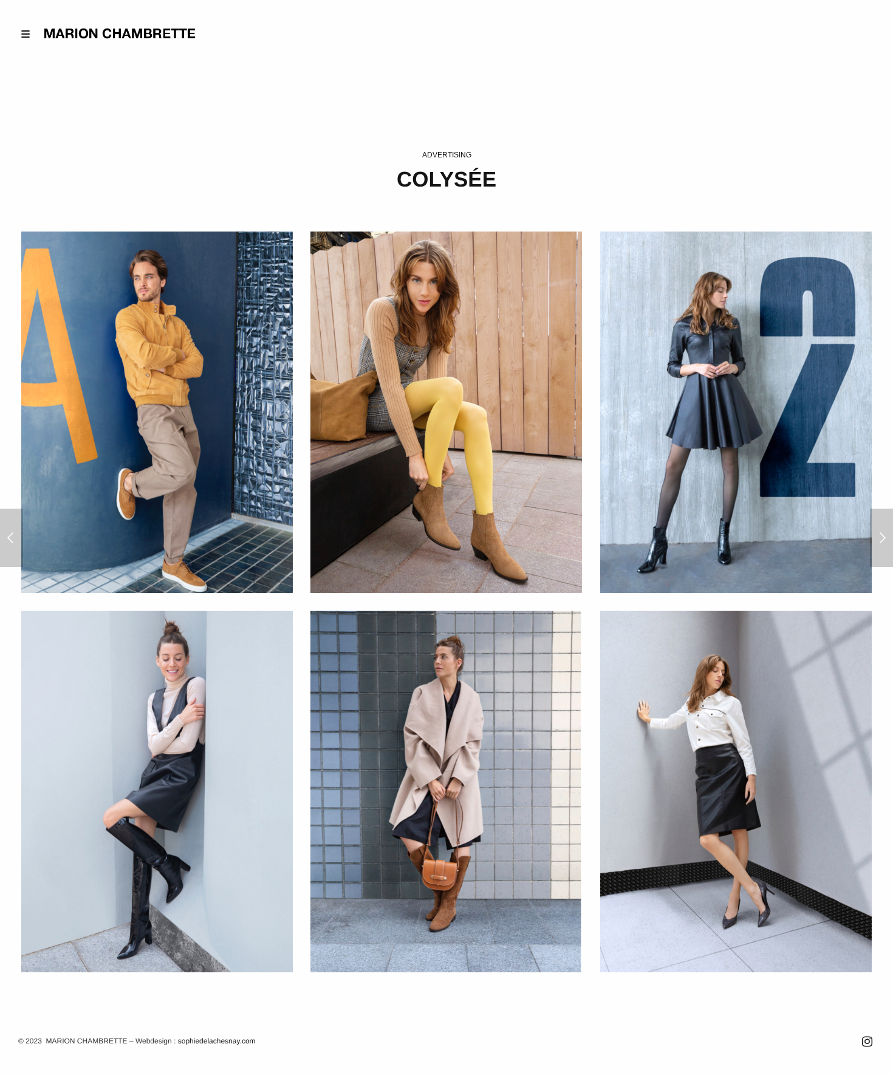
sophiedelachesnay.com (217, 1041)
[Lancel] (11, 538)
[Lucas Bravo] (881, 538)
